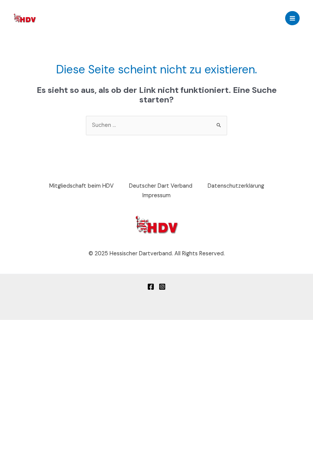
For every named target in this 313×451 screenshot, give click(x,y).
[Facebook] (150, 286)
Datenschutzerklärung (236, 186)
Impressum (156, 195)
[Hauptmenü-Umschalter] (292, 18)
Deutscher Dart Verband (160, 186)
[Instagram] (162, 286)
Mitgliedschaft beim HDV (81, 186)
